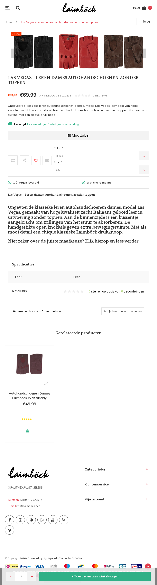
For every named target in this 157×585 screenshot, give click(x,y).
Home (8, 22)
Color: (58, 148)
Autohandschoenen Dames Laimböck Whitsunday (29, 395)
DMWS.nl (77, 558)
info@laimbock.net (28, 506)
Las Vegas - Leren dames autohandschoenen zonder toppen (59, 22)
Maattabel (81, 135)
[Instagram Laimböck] (20, 519)
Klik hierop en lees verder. (112, 241)
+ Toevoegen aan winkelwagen (95, 576)
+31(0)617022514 (30, 499)
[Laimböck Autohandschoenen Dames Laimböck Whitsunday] (29, 363)
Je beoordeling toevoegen (125, 311)
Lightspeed (50, 558)
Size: (58, 162)
